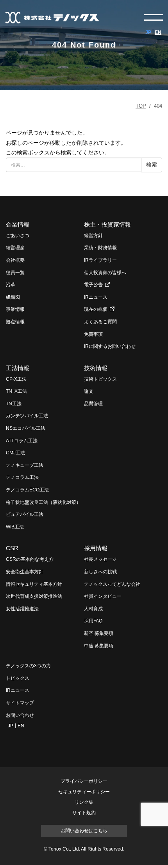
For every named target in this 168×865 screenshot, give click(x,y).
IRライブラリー (100, 260)
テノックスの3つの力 (28, 665)
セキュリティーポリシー (84, 791)
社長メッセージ (100, 559)
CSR (12, 548)
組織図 (13, 297)
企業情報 (17, 224)
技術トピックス (100, 379)
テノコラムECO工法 (27, 490)
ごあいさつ (17, 235)
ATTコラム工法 (22, 440)
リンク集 (84, 802)
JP (148, 32)
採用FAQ (93, 621)
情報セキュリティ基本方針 (34, 584)
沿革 (10, 284)
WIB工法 (15, 527)
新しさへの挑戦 (100, 571)
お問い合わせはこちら (84, 830)
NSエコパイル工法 (25, 428)
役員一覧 (15, 272)
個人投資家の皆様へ (105, 272)
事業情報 (15, 309)
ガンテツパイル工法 (27, 415)
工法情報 (17, 368)
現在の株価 (95, 309)
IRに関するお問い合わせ (110, 346)
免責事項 (93, 334)
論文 (88, 391)
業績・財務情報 (100, 247)
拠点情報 (15, 321)
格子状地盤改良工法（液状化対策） (43, 502)
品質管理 (93, 403)
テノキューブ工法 (24, 465)
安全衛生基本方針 (24, 571)
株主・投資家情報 (107, 224)
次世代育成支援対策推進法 (34, 596)
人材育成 (93, 609)
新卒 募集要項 (98, 633)
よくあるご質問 (100, 321)
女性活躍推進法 (22, 609)
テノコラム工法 (22, 477)
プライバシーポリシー (84, 781)
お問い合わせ (20, 715)
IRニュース (95, 297)
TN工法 (13, 403)
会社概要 (15, 260)
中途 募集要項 (98, 646)
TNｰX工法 (16, 391)
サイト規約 (84, 812)
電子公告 (93, 284)
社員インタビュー (103, 596)
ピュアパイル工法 (24, 514)
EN (158, 32)
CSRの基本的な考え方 (30, 559)
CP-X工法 (16, 379)
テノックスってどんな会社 (112, 584)
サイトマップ (20, 702)
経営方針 (93, 235)
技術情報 (95, 368)
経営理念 (15, 247)
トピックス (17, 678)
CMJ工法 (15, 453)
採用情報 (95, 548)
